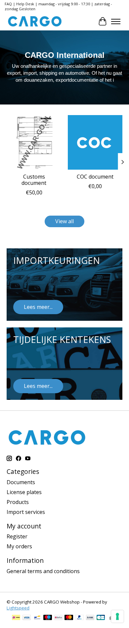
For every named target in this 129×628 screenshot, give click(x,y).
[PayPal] (79, 618)
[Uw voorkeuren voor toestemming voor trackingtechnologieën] (117, 616)
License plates (24, 492)
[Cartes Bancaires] (101, 618)
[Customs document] (34, 142)
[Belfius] (58, 618)
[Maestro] (47, 618)
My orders (19, 546)
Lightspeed (18, 608)
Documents (21, 482)
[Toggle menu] (115, 21)
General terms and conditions (43, 571)
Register (17, 536)
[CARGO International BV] (35, 21)
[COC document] (95, 142)
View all (64, 221)
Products (18, 502)
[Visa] (26, 618)
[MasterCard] (68, 618)
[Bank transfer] (90, 618)
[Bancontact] (37, 618)
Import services (26, 512)
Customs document (34, 180)
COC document (95, 176)
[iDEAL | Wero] (16, 618)
